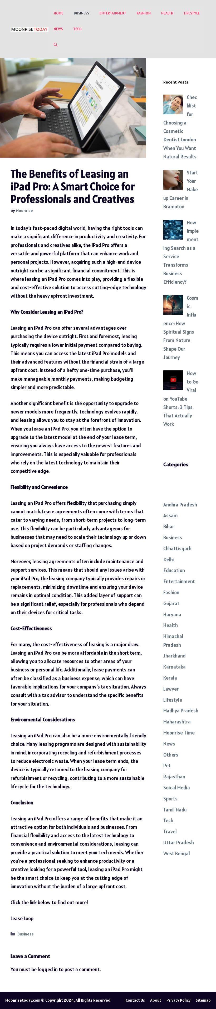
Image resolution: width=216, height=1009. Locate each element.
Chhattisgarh (177, 548)
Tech (77, 29)
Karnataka (174, 667)
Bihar (168, 526)
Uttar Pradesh (178, 842)
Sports (170, 798)
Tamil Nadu (175, 809)
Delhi (168, 559)
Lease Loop (22, 918)
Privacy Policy (178, 1000)
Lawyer (171, 689)
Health (167, 13)
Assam (170, 515)
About (155, 1000)
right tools (122, 228)
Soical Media (176, 787)
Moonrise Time (179, 732)
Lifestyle (192, 13)
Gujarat (171, 603)
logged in (48, 969)
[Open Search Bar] (55, 45)
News (58, 29)
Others (170, 755)
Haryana (172, 614)
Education (174, 570)
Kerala (170, 678)
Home (58, 13)
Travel (170, 831)
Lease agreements (61, 511)
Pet (167, 765)
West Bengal (176, 853)
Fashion (144, 13)
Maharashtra (177, 721)
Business (81, 13)
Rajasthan (174, 776)
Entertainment (113, 13)
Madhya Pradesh (180, 710)
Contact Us (135, 1000)
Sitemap (203, 1000)
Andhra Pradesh (180, 504)
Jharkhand (174, 656)
